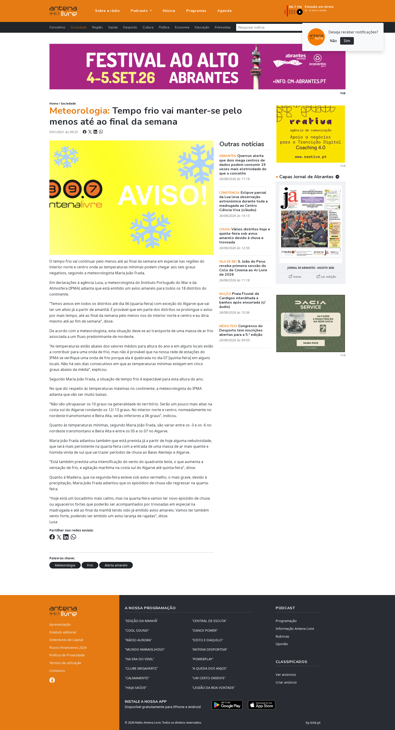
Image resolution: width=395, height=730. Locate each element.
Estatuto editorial (62, 632)
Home (53, 103)
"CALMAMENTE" (137, 678)
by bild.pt (313, 722)
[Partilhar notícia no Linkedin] (95, 131)
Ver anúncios (286, 674)
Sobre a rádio (107, 10)
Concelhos (57, 27)
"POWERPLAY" (203, 659)
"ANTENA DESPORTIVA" (209, 649)
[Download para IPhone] (261, 704)
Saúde (113, 27)
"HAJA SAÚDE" (136, 687)
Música (169, 10)
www (296, 276)
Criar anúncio (286, 682)
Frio (90, 565)
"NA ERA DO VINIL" (139, 659)
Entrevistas (223, 27)
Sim (347, 40)
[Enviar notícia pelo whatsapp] (100, 131)
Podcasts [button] (140, 10)
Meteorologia (65, 565)
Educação (202, 27)
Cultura (148, 27)
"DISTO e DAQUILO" (207, 640)
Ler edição (328, 276)
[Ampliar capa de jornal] (310, 224)
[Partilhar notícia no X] (90, 131)
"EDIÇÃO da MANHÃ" (141, 621)
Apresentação (60, 624)
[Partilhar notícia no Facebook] (85, 131)
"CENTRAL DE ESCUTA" (209, 621)
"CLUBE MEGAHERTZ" (141, 668)
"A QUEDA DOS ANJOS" (209, 668)
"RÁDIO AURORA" (138, 640)
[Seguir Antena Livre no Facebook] (52, 681)
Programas (196, 10)
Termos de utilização (65, 663)
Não (333, 40)
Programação (286, 621)
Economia (182, 27)
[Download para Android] (227, 704)
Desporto (130, 27)
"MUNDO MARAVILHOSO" (145, 649)
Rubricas (282, 636)
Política (164, 27)
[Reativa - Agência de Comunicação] (310, 133)
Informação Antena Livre (295, 628)
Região (97, 27)
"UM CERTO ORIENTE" (209, 678)
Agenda (224, 10)
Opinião (282, 644)
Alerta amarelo (116, 565)
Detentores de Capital (66, 640)
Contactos (57, 670)
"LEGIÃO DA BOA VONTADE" (213, 687)
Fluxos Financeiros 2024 (67, 647)
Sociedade (79, 27)
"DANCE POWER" (205, 630)
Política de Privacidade (67, 655)
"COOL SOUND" (137, 630)
